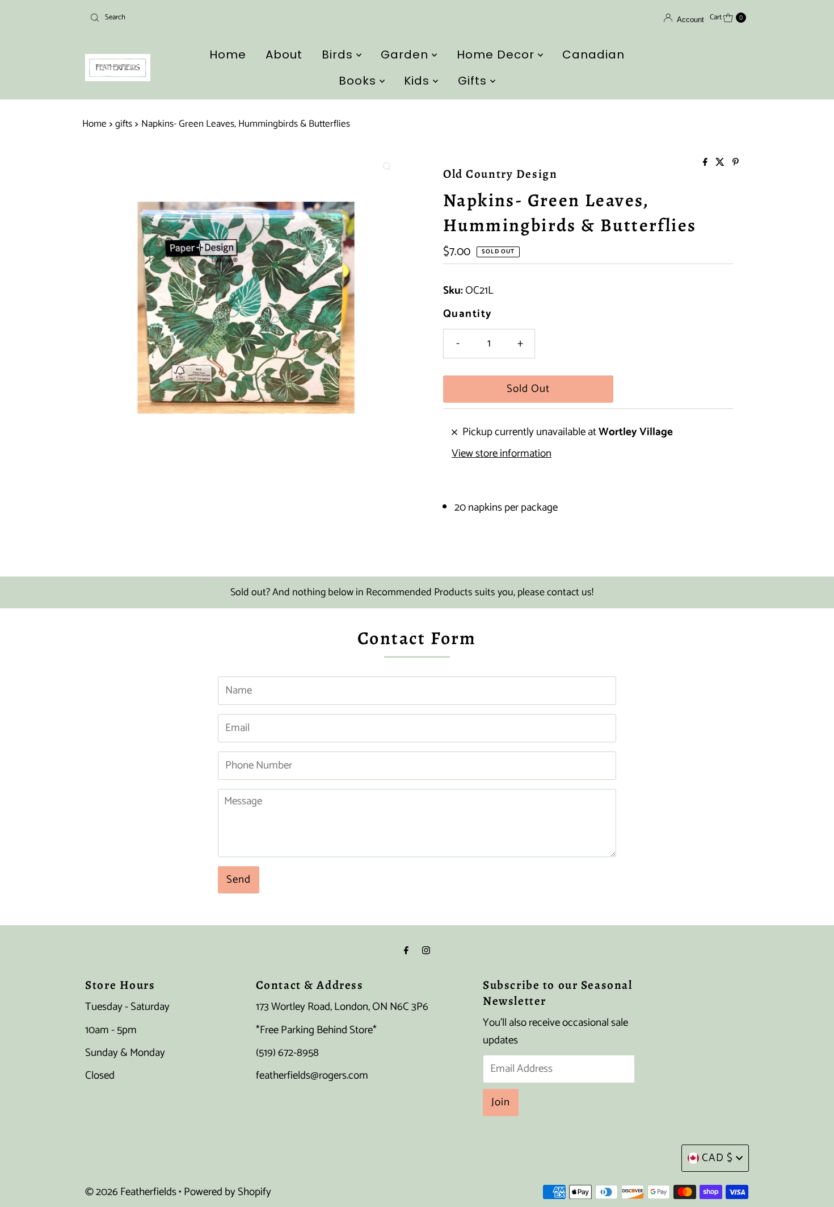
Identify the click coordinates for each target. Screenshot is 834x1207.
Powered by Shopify (227, 1192)
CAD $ (717, 1158)
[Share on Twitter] (721, 163)
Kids (418, 81)
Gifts (474, 81)
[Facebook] (406, 950)
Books (359, 81)
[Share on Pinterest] (735, 163)
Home (227, 54)
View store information (501, 453)
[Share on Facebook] (706, 163)
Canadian (593, 54)
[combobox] (192, 17)
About (284, 54)
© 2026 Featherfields (130, 1192)
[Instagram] (426, 950)
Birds (339, 54)
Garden (406, 54)
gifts (123, 124)
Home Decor (497, 54)
